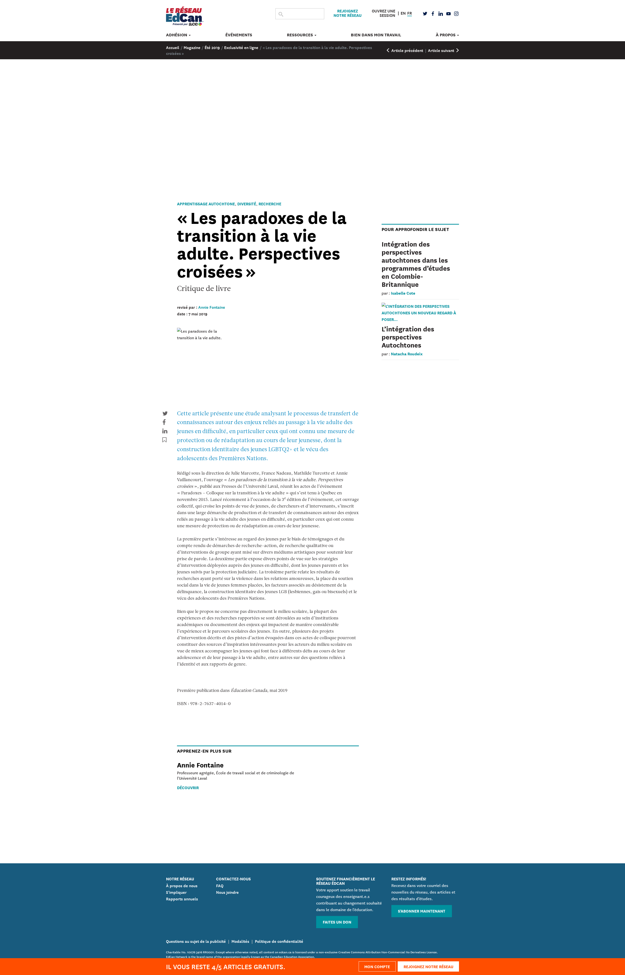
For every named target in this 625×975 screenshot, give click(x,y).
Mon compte (377, 966)
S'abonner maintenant (421, 911)
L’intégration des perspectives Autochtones (408, 336)
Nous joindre (227, 892)
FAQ (219, 885)
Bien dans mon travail (376, 35)
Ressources (300, 35)
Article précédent (406, 50)
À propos (446, 35)
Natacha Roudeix (407, 353)
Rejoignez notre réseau (347, 13)
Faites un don (337, 922)
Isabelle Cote (403, 293)
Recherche (270, 203)
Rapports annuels (182, 898)
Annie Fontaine (211, 307)
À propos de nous (182, 885)
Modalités (240, 941)
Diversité (246, 203)
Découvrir (188, 787)
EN (403, 12)
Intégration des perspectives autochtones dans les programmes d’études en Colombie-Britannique (416, 264)
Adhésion (177, 35)
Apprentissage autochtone (206, 203)
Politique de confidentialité (279, 941)
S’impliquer (176, 892)
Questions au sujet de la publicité (196, 941)
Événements (238, 35)
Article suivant (441, 50)
